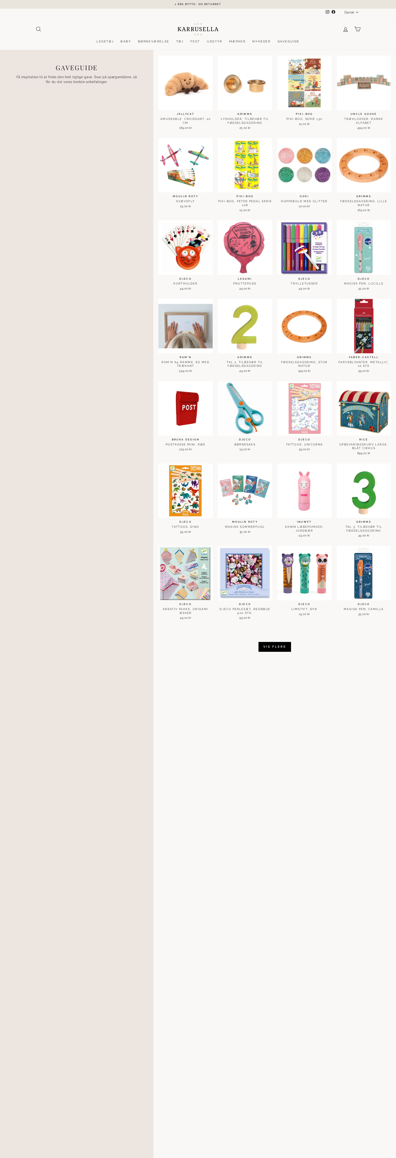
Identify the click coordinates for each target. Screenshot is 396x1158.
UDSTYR (214, 41)
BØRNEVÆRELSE (153, 41)
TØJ (180, 41)
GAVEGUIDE (289, 41)
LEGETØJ (105, 41)
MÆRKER (237, 41)
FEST (195, 41)
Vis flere (274, 646)
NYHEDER (261, 41)
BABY (126, 41)
